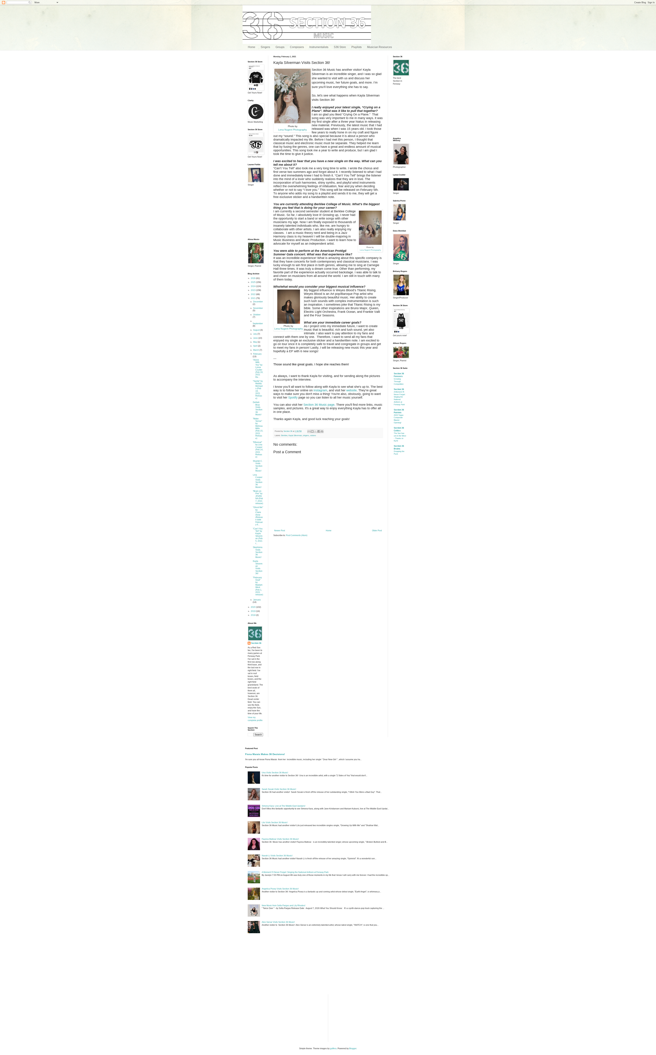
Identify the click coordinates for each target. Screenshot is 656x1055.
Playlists (356, 47)
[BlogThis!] (312, 431)
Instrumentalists (318, 47)
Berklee (284, 435)
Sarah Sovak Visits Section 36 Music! (279, 789)
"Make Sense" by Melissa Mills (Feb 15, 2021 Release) (258, 428)
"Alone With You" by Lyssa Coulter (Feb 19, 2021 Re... (258, 368)
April (255, 346)
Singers (265, 47)
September (258, 323)
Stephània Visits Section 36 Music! (257, 552)
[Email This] (309, 431)
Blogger (352, 1048)
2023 (253, 290)
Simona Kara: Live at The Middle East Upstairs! (283, 806)
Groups (280, 47)
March (256, 350)
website (351, 390)
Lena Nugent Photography (292, 129)
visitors (313, 435)
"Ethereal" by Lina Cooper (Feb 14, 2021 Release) (258, 449)
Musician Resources (379, 47)
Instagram (320, 390)
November (258, 308)
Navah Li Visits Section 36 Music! (277, 855)
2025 (253, 282)
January (257, 600)
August (256, 330)
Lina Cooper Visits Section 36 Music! (257, 481)
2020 (253, 607)
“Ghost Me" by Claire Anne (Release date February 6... (258, 516)
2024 (253, 286)
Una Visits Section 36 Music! (275, 772)
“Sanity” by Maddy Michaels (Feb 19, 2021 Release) (258, 390)
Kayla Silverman (295, 435)
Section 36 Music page (318, 404)
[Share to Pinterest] (322, 431)
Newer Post (279, 530)
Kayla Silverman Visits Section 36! (257, 567)
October (257, 314)
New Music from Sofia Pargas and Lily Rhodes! (283, 905)
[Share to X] (315, 431)
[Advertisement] (328, 566)
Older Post (377, 530)
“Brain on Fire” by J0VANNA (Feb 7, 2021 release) (258, 497)
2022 (253, 294)
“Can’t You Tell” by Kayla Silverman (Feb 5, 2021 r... (258, 536)
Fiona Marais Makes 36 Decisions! (265, 754)
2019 (253, 611)
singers (306, 435)
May (255, 342)
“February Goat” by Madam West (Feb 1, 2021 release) (258, 586)
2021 (253, 298)
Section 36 (256, 643)
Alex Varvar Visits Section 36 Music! (278, 922)
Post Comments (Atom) (296, 535)
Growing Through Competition (399, 381)
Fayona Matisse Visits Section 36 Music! (280, 839)
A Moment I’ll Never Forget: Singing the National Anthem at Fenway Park (295, 872)
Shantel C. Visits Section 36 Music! (258, 466)
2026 (253, 278)
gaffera (333, 1048)
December (258, 301)
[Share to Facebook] (318, 431)
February (257, 354)
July (255, 334)
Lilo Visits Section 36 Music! (275, 822)
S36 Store (340, 47)
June (255, 338)
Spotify (293, 397)
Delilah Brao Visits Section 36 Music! (257, 408)
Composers (297, 47)
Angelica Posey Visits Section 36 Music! (280, 889)
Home (251, 47)
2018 (253, 615)
